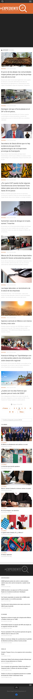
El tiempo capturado (6, 554)
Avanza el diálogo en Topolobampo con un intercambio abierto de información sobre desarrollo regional (16, 358)
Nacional (3, 68)
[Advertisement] (16, 31)
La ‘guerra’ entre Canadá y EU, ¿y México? (12, 532)
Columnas (4, 442)
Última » (22, 412)
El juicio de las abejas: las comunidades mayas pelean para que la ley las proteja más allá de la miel (16, 74)
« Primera (5, 408)
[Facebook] (16, 695)
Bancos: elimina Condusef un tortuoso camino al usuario (16, 488)
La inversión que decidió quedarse (10, 466)
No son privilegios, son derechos (10, 510)
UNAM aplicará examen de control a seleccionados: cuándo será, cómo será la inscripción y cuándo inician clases (15, 582)
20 (30, 408)
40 (12, 412)
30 (10, 412)
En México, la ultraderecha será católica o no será (14, 444)
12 (25, 408)
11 (22, 408)
